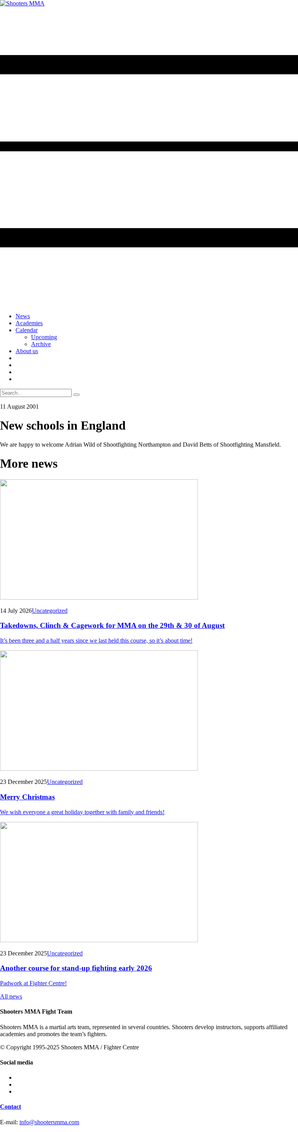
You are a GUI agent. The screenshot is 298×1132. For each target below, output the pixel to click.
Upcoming (44, 337)
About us (27, 351)
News (23, 316)
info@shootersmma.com (49, 1122)
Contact (10, 1106)
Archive (41, 344)
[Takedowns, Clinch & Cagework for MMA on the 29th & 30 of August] (149, 540)
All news (11, 996)
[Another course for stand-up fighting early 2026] (149, 883)
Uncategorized (50, 610)
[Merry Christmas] (149, 711)
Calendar (27, 330)
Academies (29, 323)
